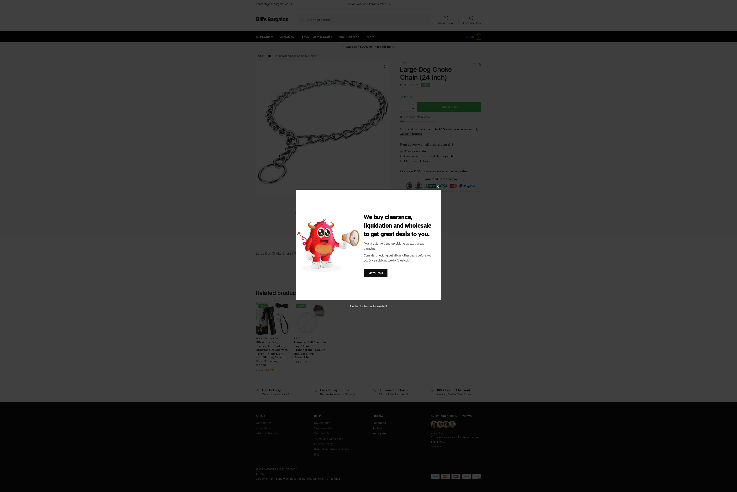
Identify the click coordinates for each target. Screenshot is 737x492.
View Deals (375, 273)
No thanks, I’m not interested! (368, 306)
